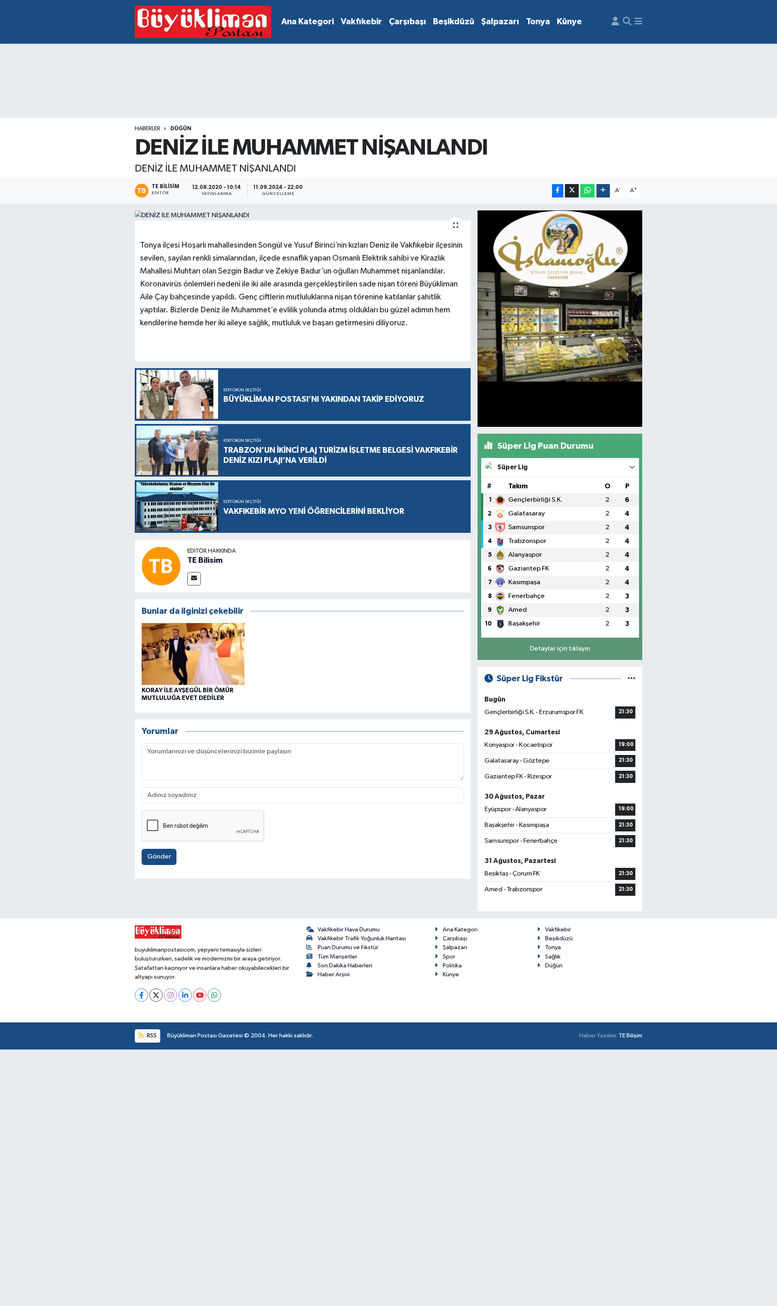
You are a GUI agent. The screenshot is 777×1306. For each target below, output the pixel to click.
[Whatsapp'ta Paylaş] (587, 190)
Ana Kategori (307, 21)
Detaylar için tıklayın (560, 648)
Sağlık (552, 957)
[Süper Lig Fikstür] (631, 678)
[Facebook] (141, 995)
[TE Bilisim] (161, 565)
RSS (151, 1036)
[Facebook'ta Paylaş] (557, 190)
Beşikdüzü (453, 21)
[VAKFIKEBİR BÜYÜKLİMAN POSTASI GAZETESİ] (203, 22)
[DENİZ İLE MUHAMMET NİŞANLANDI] (303, 215)
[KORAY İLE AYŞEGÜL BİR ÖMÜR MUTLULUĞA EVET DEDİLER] (193, 654)
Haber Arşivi (334, 974)
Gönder (159, 856)
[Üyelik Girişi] (615, 22)
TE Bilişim (630, 1036)
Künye (569, 21)
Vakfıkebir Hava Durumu (349, 929)
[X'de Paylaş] (572, 190)
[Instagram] (170, 995)
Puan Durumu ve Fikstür (348, 947)
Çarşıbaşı (407, 21)
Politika (452, 966)
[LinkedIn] (185, 995)
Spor (449, 957)
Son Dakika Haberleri (345, 966)
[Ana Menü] (638, 22)
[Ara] (627, 22)
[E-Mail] (194, 578)
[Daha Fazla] (603, 190)
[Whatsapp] (214, 995)
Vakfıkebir (361, 21)
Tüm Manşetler (337, 957)
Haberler (147, 128)
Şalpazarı (500, 21)
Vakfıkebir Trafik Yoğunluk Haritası (362, 938)
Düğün (180, 128)
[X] (156, 995)
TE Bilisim (205, 560)
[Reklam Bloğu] (560, 318)
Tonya (538, 21)
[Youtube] (199, 995)
